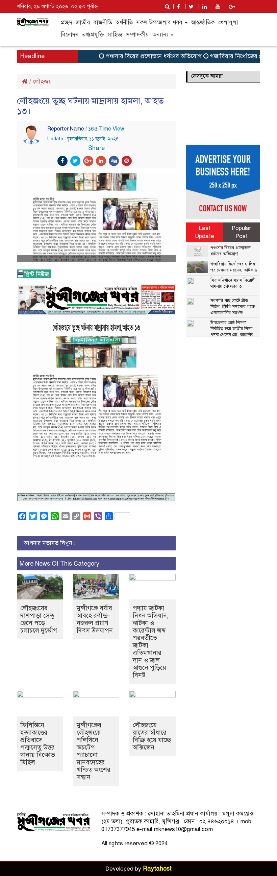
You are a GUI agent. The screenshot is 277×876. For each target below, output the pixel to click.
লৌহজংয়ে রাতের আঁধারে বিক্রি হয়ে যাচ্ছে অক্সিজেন (152, 736)
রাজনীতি (103, 22)
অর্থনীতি (124, 22)
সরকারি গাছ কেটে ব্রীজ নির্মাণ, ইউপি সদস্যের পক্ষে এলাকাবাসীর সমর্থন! (232, 306)
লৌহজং (42, 81)
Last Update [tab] (204, 232)
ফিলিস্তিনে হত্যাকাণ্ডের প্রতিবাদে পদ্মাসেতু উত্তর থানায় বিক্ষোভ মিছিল (37, 743)
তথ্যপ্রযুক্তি (93, 34)
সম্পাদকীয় (137, 34)
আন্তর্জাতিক (203, 22)
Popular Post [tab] (241, 232)
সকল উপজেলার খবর (160, 22)
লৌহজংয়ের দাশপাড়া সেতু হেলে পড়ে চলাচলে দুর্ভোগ (38, 619)
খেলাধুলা (228, 22)
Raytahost (157, 868)
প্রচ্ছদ (66, 22)
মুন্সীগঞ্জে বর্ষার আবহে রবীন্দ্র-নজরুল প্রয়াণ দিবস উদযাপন (95, 619)
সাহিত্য (115, 34)
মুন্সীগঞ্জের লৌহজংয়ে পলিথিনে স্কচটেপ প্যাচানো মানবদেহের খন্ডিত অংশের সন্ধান (93, 751)
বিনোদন (69, 34)
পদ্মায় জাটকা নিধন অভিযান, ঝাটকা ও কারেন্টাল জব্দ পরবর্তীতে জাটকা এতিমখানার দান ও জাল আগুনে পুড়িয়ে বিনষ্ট (151, 641)
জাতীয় (83, 22)
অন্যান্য (161, 34)
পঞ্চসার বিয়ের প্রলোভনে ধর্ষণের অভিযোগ (146, 56)
